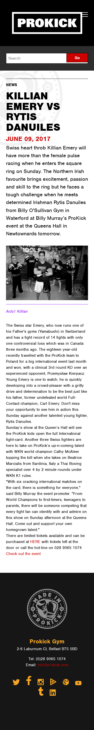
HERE (35, 541)
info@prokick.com (53, 664)
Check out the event (23, 553)
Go (77, 57)
